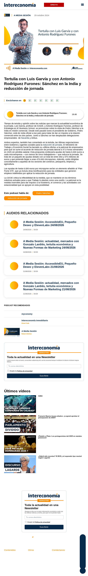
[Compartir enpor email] (83, 556)
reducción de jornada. (53, 145)
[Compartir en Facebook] (83, 538)
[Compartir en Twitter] (83, 542)
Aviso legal (32, 559)
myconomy (8, 555)
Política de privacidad (24, 371)
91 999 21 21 (57, 560)
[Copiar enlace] (83, 561)
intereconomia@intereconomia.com (66, 556)
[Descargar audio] (80, 114)
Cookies (31, 567)
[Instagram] (75, 538)
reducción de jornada (17, 198)
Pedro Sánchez (43, 193)
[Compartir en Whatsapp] (83, 552)
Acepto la (21, 371)
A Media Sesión (22, 15)
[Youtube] (68, 538)
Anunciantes (9, 559)
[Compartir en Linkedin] (83, 547)
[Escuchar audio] (10, 114)
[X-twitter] (54, 538)
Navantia (25, 138)
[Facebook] (61, 538)
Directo (54, 5)
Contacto (31, 555)
